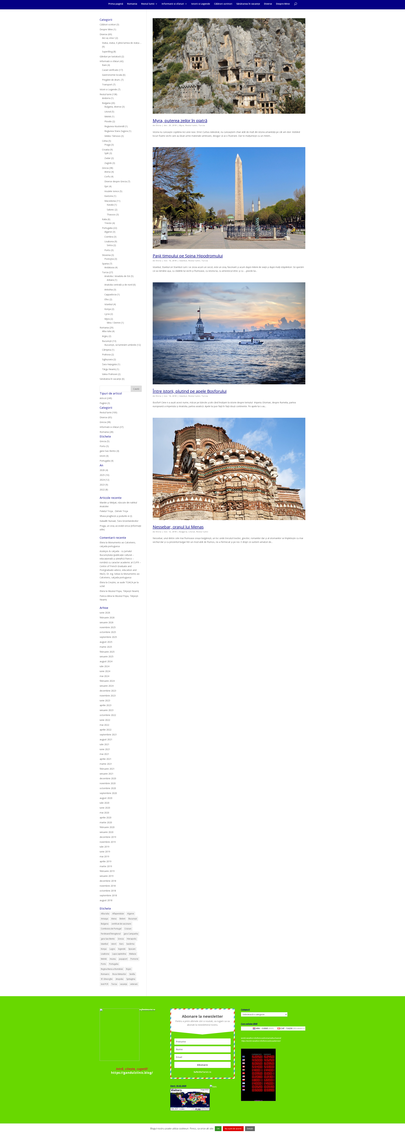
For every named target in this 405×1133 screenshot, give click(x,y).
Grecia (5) (104, 441)
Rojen (128, 969)
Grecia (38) (105, 422)
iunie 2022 (105, 719)
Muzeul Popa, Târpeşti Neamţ (123, 591)
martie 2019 (106, 866)
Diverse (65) (106, 417)
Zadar (107, 158)
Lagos (112, 949)
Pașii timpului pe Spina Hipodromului (188, 256)
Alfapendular (118, 913)
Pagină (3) (105, 403)
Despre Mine (283, 4)
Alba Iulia (106, 331)
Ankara (110, 279)
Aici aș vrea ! (108, 37)
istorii (113, 944)
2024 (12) (104, 479)
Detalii (250, 1128)
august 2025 (106, 641)
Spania (105, 263)
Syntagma (130, 979)
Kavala (110, 204)
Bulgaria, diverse (112, 106)
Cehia (105, 140)
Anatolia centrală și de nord (118, 284)
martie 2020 (106, 822)
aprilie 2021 (105, 758)
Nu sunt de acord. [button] (233, 1128)
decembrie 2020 (108, 778)
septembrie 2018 (108, 895)
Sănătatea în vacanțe (248, 4)
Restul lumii (147, 4)
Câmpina (106, 349)
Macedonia (110, 200)
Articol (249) (106, 398)
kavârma (130, 944)
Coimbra (108, 236)
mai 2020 (104, 812)
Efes (106, 299)
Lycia (107, 313)
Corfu (107, 176)
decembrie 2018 (108, 880)
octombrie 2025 (108, 632)
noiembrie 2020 (108, 783)
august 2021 (106, 739)
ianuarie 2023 (106, 710)
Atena (107, 171)
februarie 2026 (107, 617)
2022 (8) (104, 489)
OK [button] (218, 1128)
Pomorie (134, 959)
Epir (106, 186)
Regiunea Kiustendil (114, 126)
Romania (132, 4)
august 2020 (106, 798)
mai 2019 (104, 856)
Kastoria (108, 195)
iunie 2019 (105, 851)
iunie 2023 (105, 700)
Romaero (105, 974)
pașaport (123, 959)
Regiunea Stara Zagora (116, 131)
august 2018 (106, 900)
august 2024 (106, 661)
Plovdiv (108, 121)
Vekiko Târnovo (112, 135)
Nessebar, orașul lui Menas (178, 527)
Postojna (109, 258)
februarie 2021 (107, 768)
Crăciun (128, 928)
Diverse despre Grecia (115, 181)
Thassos (111, 214)
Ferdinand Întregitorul (111, 933)
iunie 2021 (105, 749)
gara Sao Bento (108, 938)
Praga (107, 144)
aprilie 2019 (105, 861)
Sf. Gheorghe (106, 979)
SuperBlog (107, 51)
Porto (107, 250)
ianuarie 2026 (106, 622)
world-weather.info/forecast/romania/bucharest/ (261, 1038)
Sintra (110, 245)
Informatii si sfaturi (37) (112, 426)
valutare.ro (300, 1028)
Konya (107, 309)
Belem (122, 918)
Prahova (106, 354)
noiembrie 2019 (108, 841)
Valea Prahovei (109, 374)
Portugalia (107, 227)
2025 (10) (104, 474)
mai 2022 (104, 724)
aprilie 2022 (105, 729)
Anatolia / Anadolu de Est (117, 276)
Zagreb (108, 163)
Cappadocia (110, 294)
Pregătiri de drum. (111, 79)
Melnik (107, 116)
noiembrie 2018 (108, 885)
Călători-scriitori (223, 4)
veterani (133, 984)
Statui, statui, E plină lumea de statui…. (121, 42)
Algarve (108, 231)
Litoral (192, 531)
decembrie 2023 (108, 690)
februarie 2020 (107, 827)
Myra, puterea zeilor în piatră (180, 120)
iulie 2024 (104, 666)
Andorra (106, 98)
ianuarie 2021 (106, 773)
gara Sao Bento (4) (109, 450)
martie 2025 (106, 646)
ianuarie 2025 (106, 656)
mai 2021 (104, 753)
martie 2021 (106, 763)
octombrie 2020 (108, 788)
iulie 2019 (104, 846)
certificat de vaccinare (121, 923)
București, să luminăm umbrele (120, 344)
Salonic (110, 209)
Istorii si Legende (200, 4)
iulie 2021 (104, 744)
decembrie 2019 (108, 836)
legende (121, 949)
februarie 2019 (107, 871)
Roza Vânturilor (119, 974)
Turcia (202, 125)
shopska (119, 979)
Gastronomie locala (112, 74)
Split (106, 153)
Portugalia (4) (106, 460)
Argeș (105, 336)
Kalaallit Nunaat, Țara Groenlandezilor (119, 520)
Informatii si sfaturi (173, 4)
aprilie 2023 (105, 705)
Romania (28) (106, 431)
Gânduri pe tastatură (110, 56)
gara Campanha (131, 933)
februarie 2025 (107, 651)
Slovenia (106, 255)
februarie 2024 (107, 680)
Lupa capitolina (119, 953)
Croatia (105, 149)
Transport (107, 84)
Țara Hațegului (109, 364)
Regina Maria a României (112, 969)
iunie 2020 (105, 807)
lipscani (132, 949)
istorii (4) (104, 455)
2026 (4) (104, 470)
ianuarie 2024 (106, 685)
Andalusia (109, 267)
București (107, 341)
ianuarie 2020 (106, 832)
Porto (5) (104, 446)
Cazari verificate (110, 69)
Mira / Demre (114, 322)
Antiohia (108, 289)
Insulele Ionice (111, 191)
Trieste (108, 223)
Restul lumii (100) (108, 412)
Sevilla (132, 974)
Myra (181, 125)
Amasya (104, 918)
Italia (104, 219)
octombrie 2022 (108, 715)
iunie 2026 (105, 612)
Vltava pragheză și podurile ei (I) (116, 515)
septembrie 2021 (108, 734)
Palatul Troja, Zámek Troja (114, 511)
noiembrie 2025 (108, 627)
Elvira (158, 125)
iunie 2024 (105, 671)
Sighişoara (107, 359)
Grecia (105, 167)
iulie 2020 (104, 802)
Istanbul (183, 260)
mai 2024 (104, 676)
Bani (104, 65)
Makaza (132, 953)
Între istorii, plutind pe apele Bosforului (190, 391)
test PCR (104, 984)
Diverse (268, 4)
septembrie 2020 (108, 793)
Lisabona (109, 241)
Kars (121, 944)
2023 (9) (104, 484)
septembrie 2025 (108, 636)
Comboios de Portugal (111, 928)
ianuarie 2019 (106, 875)
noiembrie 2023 (108, 695)
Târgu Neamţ (109, 369)
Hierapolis (131, 938)
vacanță (123, 984)
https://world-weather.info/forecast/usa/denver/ (261, 1041)
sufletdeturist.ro (147, 1009)
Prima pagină (115, 4)
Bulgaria (183, 531)
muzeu (113, 959)
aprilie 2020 (105, 817)
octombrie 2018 (108, 890)
